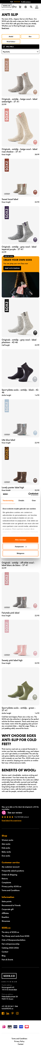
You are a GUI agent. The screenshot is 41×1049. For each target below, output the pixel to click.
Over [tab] (34, 500)
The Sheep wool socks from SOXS (15, 936)
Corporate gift (7, 909)
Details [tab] (21, 500)
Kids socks (6, 847)
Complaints (6, 882)
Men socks (6, 844)
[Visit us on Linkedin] (7, 1013)
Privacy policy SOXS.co (11, 886)
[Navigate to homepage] (6, 7)
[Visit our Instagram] (17, 1013)
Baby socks (6, 851)
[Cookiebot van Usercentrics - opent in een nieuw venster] (28, 494)
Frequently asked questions (13, 870)
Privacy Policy (19, 1041)
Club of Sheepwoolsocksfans (13, 940)
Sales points (6, 901)
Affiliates (5, 913)
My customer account (10, 866)
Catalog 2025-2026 (10, 947)
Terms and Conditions (10, 890)
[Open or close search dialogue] (31, 7)
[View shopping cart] (20, 7)
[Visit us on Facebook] (3, 1013)
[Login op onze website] (25, 7)
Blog (3, 955)
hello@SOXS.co (7, 1008)
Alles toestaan (20, 540)
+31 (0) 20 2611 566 (10, 1006)
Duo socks (6, 855)
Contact (5, 951)
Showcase (6, 921)
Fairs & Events (7, 959)
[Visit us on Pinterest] (12, 1013)
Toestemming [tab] (8, 500)
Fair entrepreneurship (10, 943)
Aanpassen (19, 547)
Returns (5, 878)
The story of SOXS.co (10, 932)
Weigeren (20, 553)
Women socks (7, 840)
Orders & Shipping (9, 874)
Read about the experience (11, 820)
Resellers (5, 917)
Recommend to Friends (11, 905)
